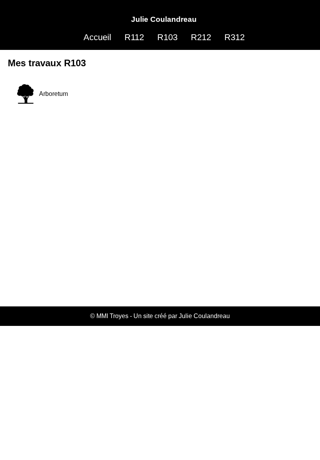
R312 (234, 37)
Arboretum (53, 93)
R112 (134, 37)
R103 (167, 37)
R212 (201, 37)
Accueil (97, 37)
